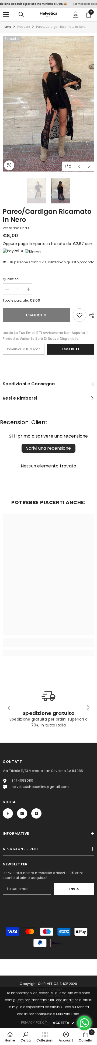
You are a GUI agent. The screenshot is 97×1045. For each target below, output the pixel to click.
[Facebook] (8, 813)
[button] (79, 166)
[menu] (6, 14)
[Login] (76, 15)
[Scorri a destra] (87, 707)
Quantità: (11, 279)
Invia (74, 889)
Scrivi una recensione (48, 448)
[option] (48, 104)
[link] (79, 315)
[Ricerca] (21, 14)
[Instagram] (22, 813)
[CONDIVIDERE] (90, 315)
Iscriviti (70, 349)
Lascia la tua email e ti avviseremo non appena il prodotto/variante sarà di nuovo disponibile (45, 335)
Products (23, 27)
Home (7, 27)
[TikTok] (36, 813)
